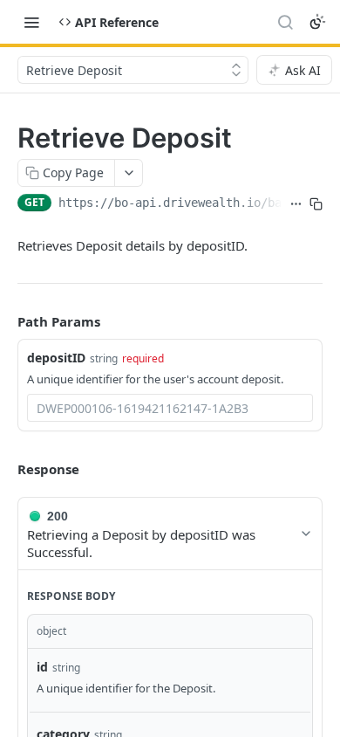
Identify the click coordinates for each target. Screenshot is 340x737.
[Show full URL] (296, 204)
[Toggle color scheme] (317, 22)
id (42, 666)
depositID (56, 357)
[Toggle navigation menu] (31, 22)
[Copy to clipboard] (316, 204)
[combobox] (170, 408)
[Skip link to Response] (5, 469)
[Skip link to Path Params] (5, 322)
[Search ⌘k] (285, 22)
